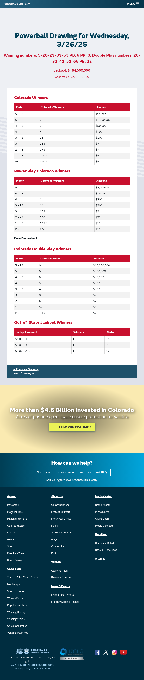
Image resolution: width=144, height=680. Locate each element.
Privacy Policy (22, 668)
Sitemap (100, 558)
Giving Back (102, 519)
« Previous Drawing (26, 369)
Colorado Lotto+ (16, 526)
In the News (102, 512)
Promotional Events (62, 595)
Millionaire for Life (17, 519)
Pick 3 (10, 539)
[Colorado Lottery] (17, 4)
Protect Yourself (60, 512)
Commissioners (60, 505)
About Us (57, 496)
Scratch (11, 546)
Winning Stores (16, 619)
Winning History (16, 612)
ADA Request (18, 664)
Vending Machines (17, 633)
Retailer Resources (106, 550)
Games (11, 496)
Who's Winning (15, 598)
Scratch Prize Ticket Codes (22, 577)
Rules (54, 526)
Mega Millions (15, 512)
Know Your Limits (61, 519)
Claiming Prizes (60, 570)
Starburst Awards (61, 532)
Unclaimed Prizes (17, 626)
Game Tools (14, 569)
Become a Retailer (105, 543)
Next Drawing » (23, 373)
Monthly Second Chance (65, 602)
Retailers (101, 534)
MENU (131, 4)
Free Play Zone (15, 553)
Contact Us (57, 546)
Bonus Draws (14, 560)
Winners (56, 562)
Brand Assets (102, 505)
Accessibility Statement (41, 664)
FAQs (54, 539)
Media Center (103, 496)
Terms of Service (41, 668)
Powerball (13, 505)
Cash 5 (11, 532)
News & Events (60, 586)
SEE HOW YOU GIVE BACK (72, 427)
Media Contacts (104, 526)
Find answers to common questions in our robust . (72, 472)
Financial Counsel (61, 577)
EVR (53, 553)
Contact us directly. (86, 480)
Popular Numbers (17, 605)
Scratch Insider (16, 591)
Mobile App (13, 584)
